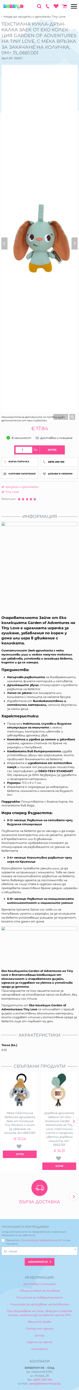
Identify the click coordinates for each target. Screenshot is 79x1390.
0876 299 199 (42, 1380)
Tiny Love (12, 492)
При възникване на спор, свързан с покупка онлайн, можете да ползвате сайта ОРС (39, 1313)
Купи (52, 450)
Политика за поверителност (41, 1240)
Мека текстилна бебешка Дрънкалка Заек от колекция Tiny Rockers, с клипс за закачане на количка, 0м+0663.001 (19, 1123)
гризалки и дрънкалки (21, 487)
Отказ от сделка (39, 1328)
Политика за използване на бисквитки (39, 1304)
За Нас (40, 1335)
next (73, 1121)
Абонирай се (38, 1261)
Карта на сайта (39, 1342)
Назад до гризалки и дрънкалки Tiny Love (34, 16)
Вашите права (39, 1322)
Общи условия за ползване (39, 1290)
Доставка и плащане (39, 1284)
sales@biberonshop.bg (45, 1383)
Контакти (39, 1349)
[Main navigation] (74, 6)
